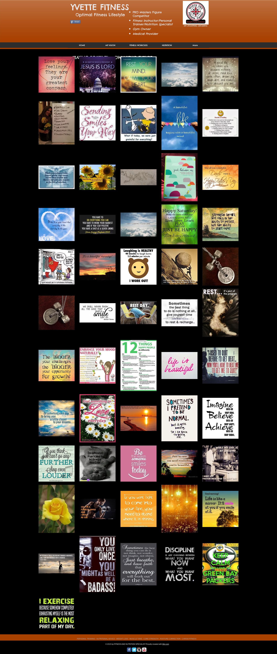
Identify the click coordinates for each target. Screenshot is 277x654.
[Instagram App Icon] (139, 649)
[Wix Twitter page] (134, 649)
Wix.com (165, 644)
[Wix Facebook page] (129, 649)
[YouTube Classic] (144, 649)
